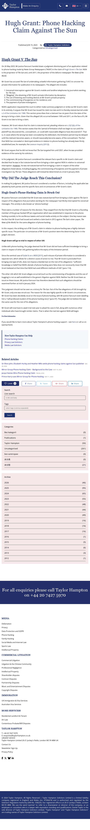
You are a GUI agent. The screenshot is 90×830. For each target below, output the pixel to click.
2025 (6, 488)
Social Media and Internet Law (14, 642)
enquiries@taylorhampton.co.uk (17, 735)
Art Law (5, 720)
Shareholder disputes (11, 675)
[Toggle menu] (85, 6)
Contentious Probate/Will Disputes (16, 723)
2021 (6, 509)
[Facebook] (2, 758)
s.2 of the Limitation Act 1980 (13, 113)
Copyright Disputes (10, 690)
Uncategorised (51, 48)
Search (9, 415)
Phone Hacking (8, 635)
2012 (6, 558)
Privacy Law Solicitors (13, 342)
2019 (6, 520)
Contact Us (6, 744)
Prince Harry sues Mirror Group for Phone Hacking (23, 376)
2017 (6, 531)
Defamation (6, 624)
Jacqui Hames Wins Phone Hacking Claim (18, 373)
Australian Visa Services (11, 704)
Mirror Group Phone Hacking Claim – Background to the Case (27, 369)
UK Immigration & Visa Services (15, 700)
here (74, 322)
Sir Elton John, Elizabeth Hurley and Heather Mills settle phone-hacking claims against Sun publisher (43, 363)
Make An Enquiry (31, 5)
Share (29, 383)
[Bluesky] (9, 758)
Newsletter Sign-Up (10, 748)
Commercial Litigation (11, 660)
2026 (6, 482)
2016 (6, 536)
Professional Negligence (12, 668)
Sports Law (6, 646)
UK (77, 6)
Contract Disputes (9, 679)
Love (12, 383)
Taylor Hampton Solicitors (58, 45)
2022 (6, 504)
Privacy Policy (7, 752)
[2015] (33, 255)
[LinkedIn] (13, 758)
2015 (6, 542)
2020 (6, 515)
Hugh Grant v (73, 69)
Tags (6, 404)
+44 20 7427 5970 (48, 594)
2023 (6, 498)
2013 (6, 553)
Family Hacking (8, 638)
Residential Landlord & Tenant (14, 716)
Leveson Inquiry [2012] (39, 144)
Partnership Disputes (10, 682)
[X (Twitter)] (5, 758)
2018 (6, 526)
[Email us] (66, 6)
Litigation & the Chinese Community (16, 664)
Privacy (5, 627)
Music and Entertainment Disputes (16, 686)
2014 (6, 547)
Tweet (45, 383)
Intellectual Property (10, 650)
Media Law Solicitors (13, 345)
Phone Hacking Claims (14, 339)
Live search (9, 393)
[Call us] (60, 6)
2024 (6, 493)
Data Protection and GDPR (13, 631)
